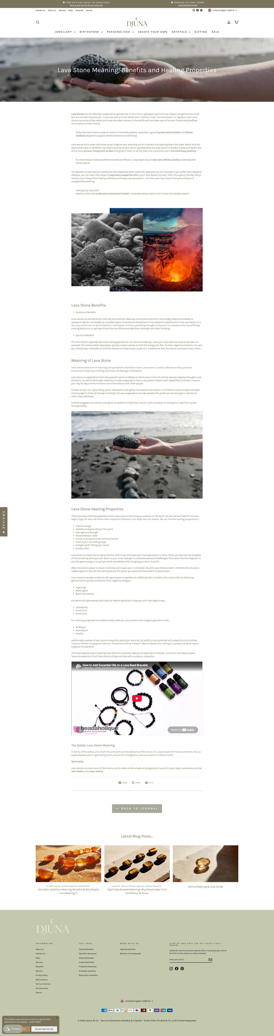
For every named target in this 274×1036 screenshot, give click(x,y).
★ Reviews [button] (3, 521)
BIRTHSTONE (90, 31)
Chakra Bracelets (86, 958)
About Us (52, 10)
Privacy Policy (42, 975)
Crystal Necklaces (86, 962)
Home (131, 64)
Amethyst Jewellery (87, 971)
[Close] (57, 1018)
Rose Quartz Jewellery (88, 975)
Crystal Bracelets (86, 949)
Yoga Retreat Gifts (127, 949)
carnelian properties (69, 886)
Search (39, 993)
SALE (215, 31)
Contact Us (40, 10)
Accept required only (44, 1029)
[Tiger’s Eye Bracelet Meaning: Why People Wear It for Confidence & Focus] (137, 863)
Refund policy (42, 980)
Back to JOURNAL (139, 808)
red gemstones (84, 886)
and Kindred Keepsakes (184, 1020)
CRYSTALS (180, 31)
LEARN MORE (35, 1022)
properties (116, 886)
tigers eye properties (153, 886)
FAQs (70, 10)
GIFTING (201, 31)
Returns (39, 971)
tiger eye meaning (128, 886)
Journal (89, 10)
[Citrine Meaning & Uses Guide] (205, 863)
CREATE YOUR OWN (153, 31)
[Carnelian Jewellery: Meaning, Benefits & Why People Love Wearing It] (68, 863)
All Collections (42, 988)
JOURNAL (140, 64)
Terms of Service (43, 984)
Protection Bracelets (87, 966)
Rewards (79, 10)
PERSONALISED (119, 31)
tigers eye (140, 886)
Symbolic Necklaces (87, 953)
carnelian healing (53, 886)
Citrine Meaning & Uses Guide (205, 886)
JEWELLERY (64, 31)
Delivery (62, 10)
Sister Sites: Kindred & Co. (158, 1020)
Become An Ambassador (130, 953)
